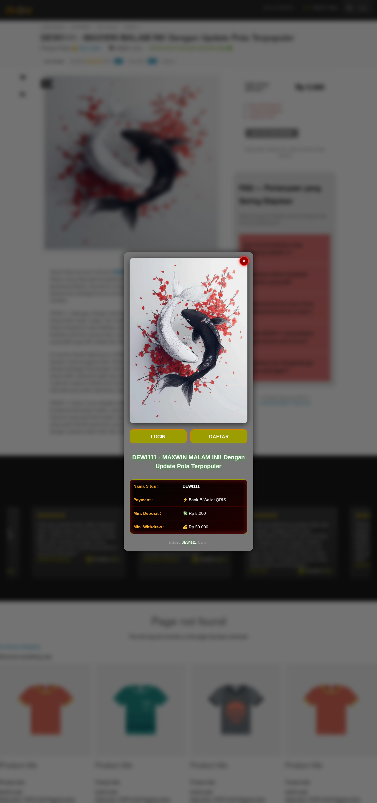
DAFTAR (219, 436)
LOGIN (158, 436)
